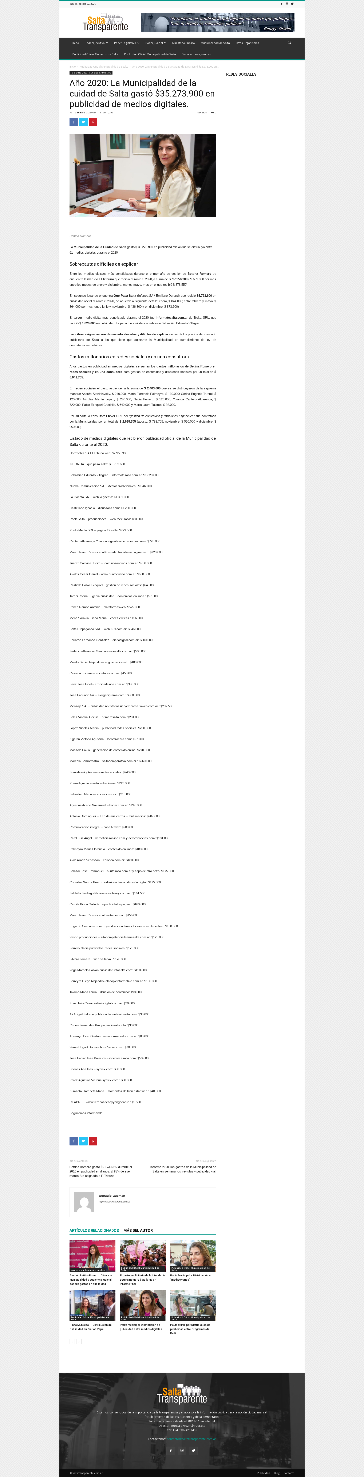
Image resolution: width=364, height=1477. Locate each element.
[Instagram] (287, 4)
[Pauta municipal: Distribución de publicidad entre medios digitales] (143, 1305)
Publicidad (263, 1473)
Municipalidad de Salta (215, 43)
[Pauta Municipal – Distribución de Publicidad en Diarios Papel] (92, 1305)
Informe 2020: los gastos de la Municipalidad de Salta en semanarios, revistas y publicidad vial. (183, 1169)
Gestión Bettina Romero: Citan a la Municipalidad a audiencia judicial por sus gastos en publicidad (91, 1279)
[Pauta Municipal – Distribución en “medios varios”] (193, 1256)
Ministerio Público (183, 43)
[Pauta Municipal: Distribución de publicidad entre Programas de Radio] (193, 1305)
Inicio (75, 43)
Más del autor (138, 1230)
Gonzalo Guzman (85, 112)
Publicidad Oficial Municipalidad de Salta (150, 54)
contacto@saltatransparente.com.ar (191, 1439)
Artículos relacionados (94, 1230)
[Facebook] (281, 4)
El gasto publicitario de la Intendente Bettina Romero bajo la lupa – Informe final (143, 1279)
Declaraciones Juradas (196, 54)
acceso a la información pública (88, 1270)
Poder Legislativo (125, 43)
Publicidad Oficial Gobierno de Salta (95, 54)
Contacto (289, 1473)
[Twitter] (292, 4)
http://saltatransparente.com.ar (114, 1201)
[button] (289, 43)
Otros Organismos (247, 43)
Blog (277, 1473)
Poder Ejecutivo (95, 43)
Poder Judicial (154, 43)
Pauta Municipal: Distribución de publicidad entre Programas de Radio (190, 1329)
